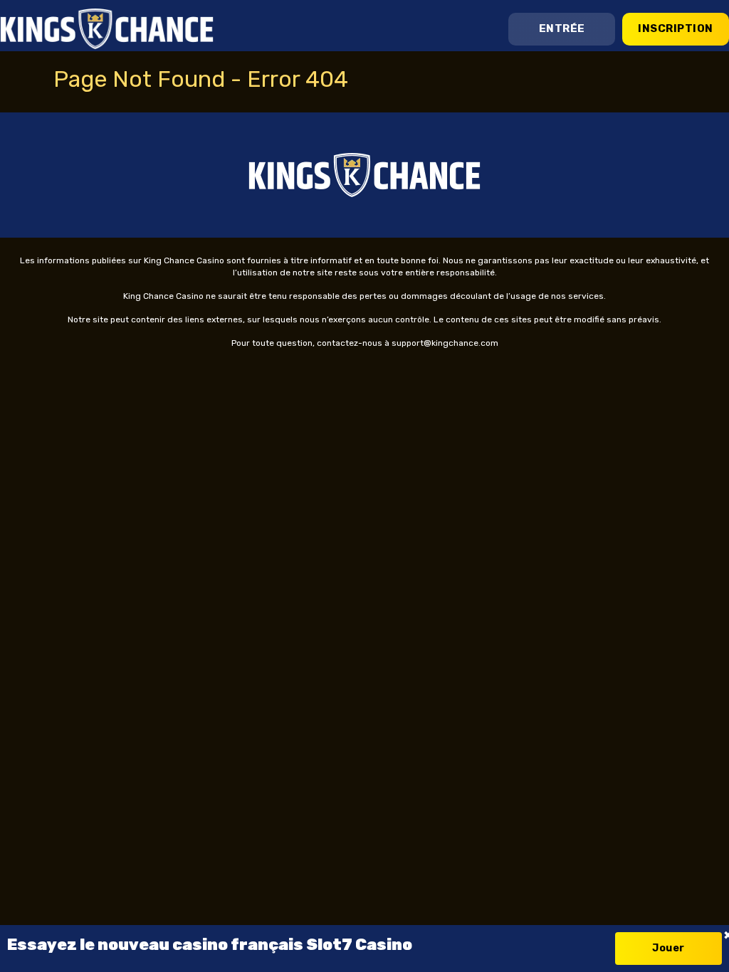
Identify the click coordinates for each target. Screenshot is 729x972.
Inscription (675, 28)
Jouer (668, 948)
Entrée (562, 28)
